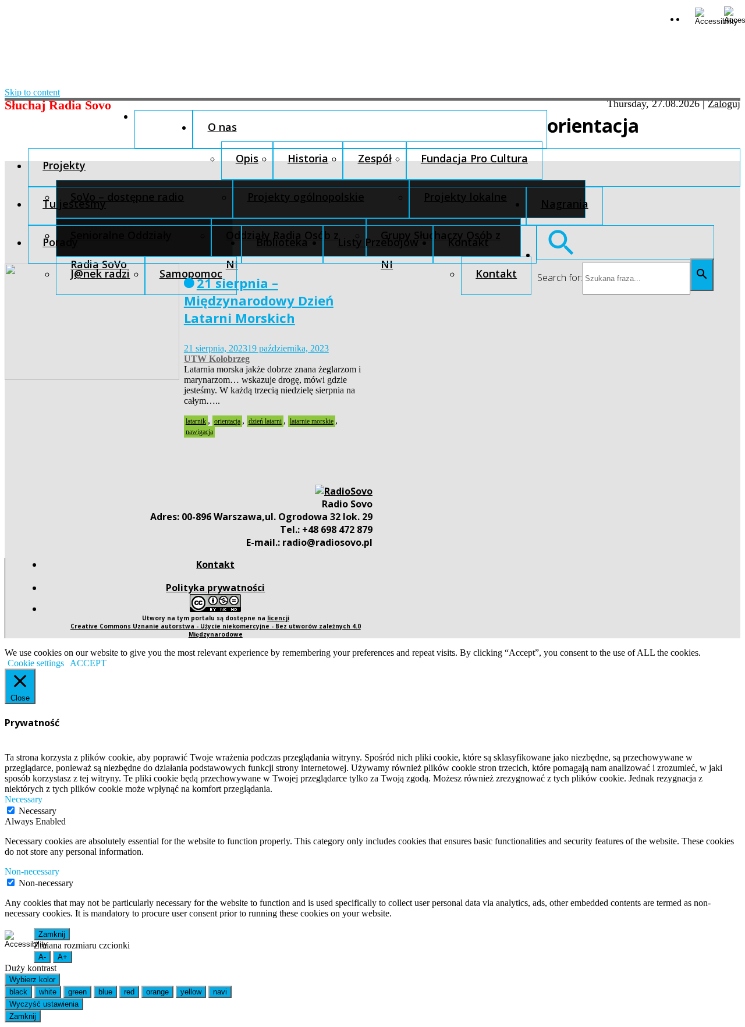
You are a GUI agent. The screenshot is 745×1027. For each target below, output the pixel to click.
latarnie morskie (312, 421)
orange (157, 991)
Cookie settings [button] (36, 663)
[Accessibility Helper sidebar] (704, 16)
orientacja (227, 421)
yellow (190, 991)
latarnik (196, 421)
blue (105, 991)
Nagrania (564, 204)
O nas (222, 127)
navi (220, 991)
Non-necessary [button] (32, 871)
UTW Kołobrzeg (217, 359)
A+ (63, 957)
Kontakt (468, 242)
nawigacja (199, 432)
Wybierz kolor (32, 979)
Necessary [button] (23, 799)
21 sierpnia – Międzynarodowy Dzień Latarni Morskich (259, 300)
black (18, 991)
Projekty (64, 165)
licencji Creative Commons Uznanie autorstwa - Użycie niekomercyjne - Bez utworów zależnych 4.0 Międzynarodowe (215, 626)
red (129, 991)
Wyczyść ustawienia (44, 1004)
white (47, 991)
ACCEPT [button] (88, 663)
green (77, 991)
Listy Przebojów (378, 242)
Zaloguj (724, 103)
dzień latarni (265, 421)
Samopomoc (190, 273)
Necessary (37, 811)
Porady (60, 242)
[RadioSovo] (343, 491)
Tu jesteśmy (74, 204)
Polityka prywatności (215, 587)
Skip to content (32, 92)
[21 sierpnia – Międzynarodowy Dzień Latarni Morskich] (92, 377)
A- (42, 957)
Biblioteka (282, 242)
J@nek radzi (100, 273)
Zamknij (51, 934)
